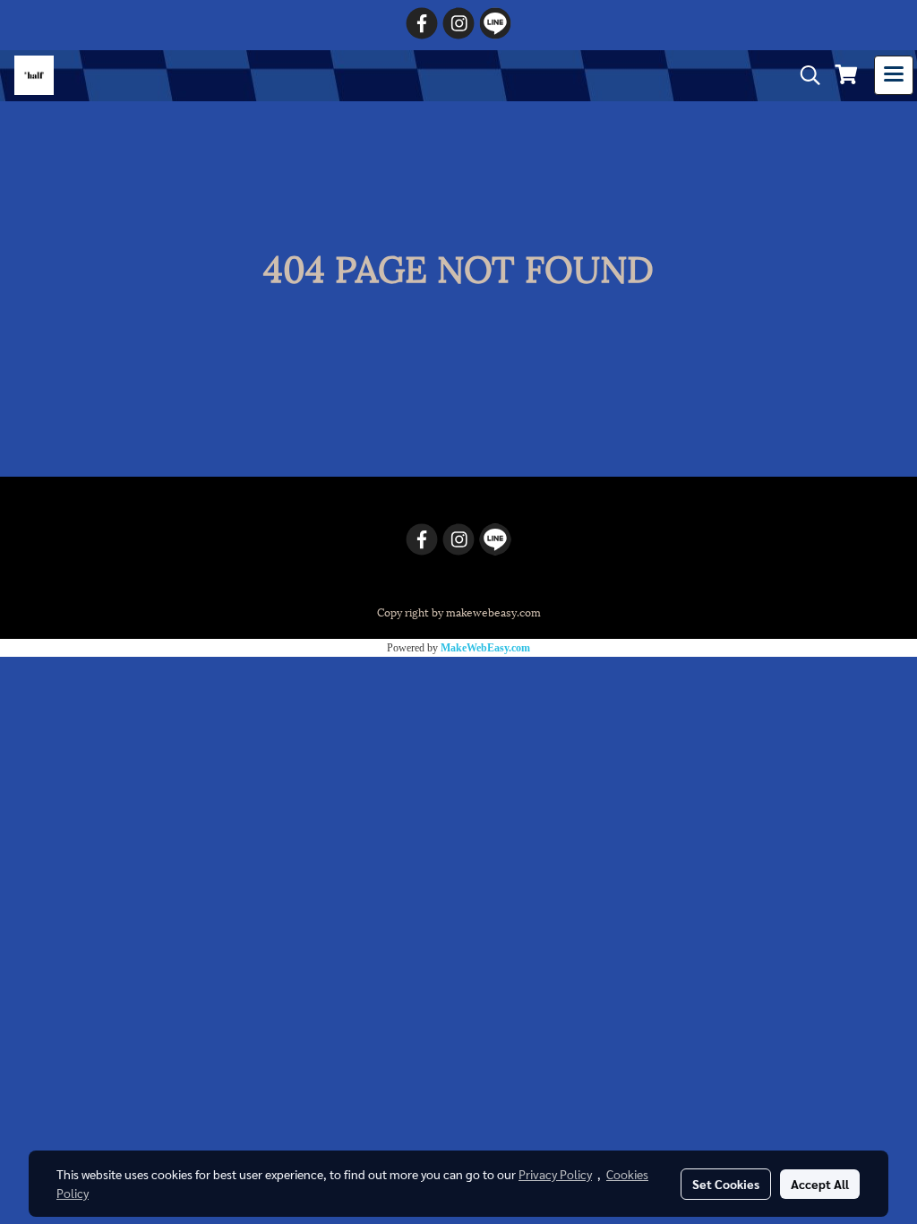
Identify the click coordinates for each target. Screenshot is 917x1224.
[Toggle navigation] (893, 75)
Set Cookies (725, 1184)
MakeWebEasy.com (485, 648)
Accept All (820, 1184)
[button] (804, 75)
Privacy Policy (555, 1174)
